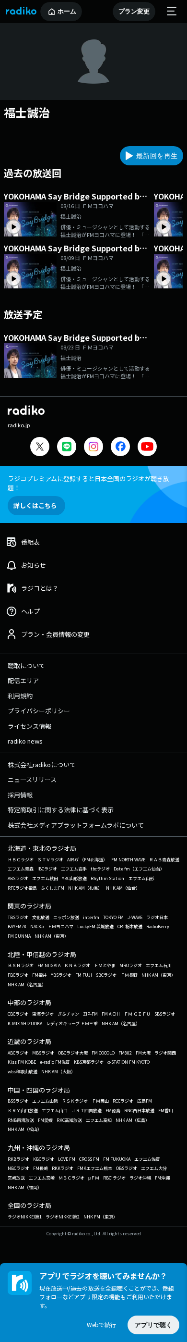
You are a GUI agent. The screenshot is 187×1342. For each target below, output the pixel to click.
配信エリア (23, 680)
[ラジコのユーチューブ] (147, 448)
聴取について (26, 665)
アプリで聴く (153, 1325)
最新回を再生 (156, 156)
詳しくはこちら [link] (35, 505)
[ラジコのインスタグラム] (93, 446)
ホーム (67, 11)
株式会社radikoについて (42, 764)
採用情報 (20, 794)
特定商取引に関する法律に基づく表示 (61, 809)
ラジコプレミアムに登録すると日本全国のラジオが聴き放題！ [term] (88, 483)
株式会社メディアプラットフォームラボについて (76, 825)
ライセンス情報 (29, 726)
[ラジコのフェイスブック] (120, 448)
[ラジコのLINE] (66, 448)
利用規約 (20, 695)
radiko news (25, 741)
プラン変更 (134, 11)
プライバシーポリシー (39, 710)
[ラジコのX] (39, 448)
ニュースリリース (32, 779)
